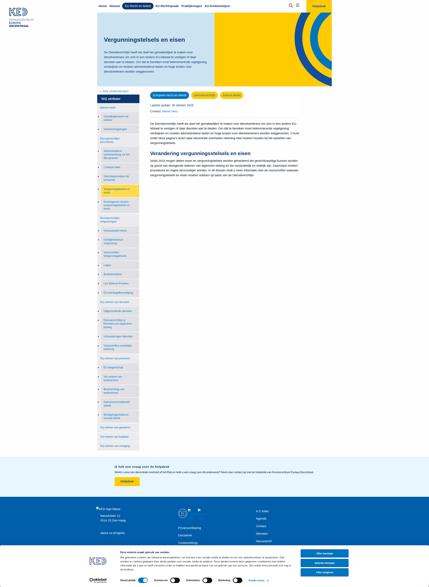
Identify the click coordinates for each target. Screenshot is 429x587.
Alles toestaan (324, 553)
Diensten (262, 533)
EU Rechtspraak (167, 6)
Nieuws (115, 6)
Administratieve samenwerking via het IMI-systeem (117, 154)
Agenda (261, 518)
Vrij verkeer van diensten (114, 302)
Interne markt (107, 107)
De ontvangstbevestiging (118, 292)
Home (103, 6)
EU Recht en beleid (138, 6)
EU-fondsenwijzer (217, 6)
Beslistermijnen (113, 274)
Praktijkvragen (191, 6)
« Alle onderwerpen (114, 91)
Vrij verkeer (110, 99)
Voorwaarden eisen (115, 230)
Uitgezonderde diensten (118, 311)
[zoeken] (291, 6)
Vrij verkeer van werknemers (113, 378)
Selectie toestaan (325, 563)
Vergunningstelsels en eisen (117, 191)
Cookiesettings (188, 543)
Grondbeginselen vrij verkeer (116, 118)
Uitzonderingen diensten (118, 336)
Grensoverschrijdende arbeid (117, 404)
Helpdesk (127, 481)
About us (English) (112, 533)
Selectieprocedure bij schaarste (116, 178)
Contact (261, 526)
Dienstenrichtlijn (204, 95)
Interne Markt (231, 95)
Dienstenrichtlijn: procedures (110, 140)
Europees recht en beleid (169, 95)
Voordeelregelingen (115, 129)
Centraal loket (112, 167)
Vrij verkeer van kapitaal (114, 436)
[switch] (175, 580)
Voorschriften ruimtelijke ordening (118, 347)
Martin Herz (170, 111)
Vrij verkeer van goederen (115, 427)
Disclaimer (185, 535)
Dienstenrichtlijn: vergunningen (110, 220)
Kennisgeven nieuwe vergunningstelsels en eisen (117, 205)
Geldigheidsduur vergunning (113, 241)
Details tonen (256, 580)
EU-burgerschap (113, 367)
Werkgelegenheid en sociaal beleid (116, 416)
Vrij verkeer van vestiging (115, 445)
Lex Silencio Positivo (116, 283)
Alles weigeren (324, 572)
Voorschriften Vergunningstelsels (115, 254)
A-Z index (262, 511)
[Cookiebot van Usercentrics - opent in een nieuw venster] (98, 580)
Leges (107, 265)
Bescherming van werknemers (114, 391)
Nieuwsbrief (264, 541)
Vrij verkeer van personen (115, 358)
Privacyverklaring (189, 528)
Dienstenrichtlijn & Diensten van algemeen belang (118, 324)
